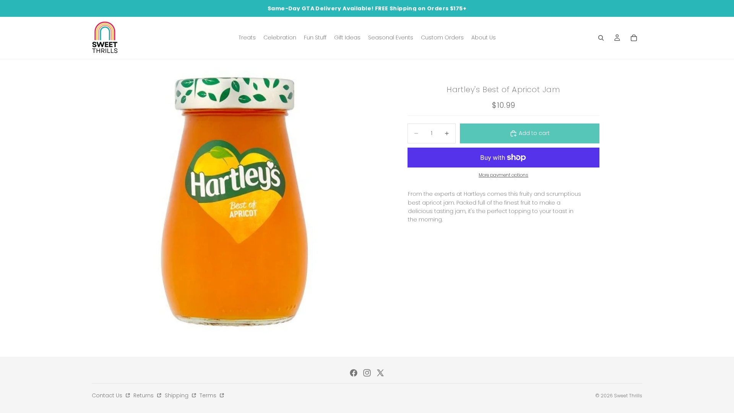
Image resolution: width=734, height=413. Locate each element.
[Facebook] (353, 372)
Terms (209, 395)
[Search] (601, 37)
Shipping (177, 395)
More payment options (503, 175)
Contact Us (108, 395)
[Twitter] (380, 372)
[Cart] (633, 37)
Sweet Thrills (628, 395)
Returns (144, 395)
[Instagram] (367, 372)
